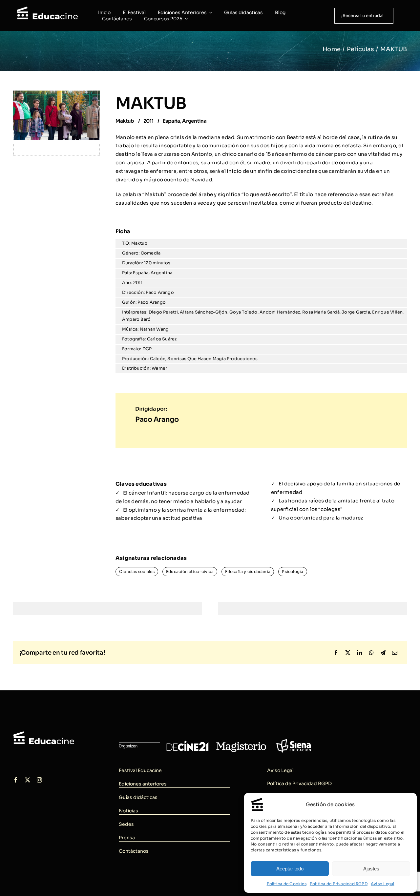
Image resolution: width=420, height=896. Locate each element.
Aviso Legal (382, 883)
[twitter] (27, 780)
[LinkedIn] (360, 653)
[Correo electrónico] (395, 653)
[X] (348, 653)
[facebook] (15, 780)
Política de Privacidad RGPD (339, 883)
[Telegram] (383, 653)
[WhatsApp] (371, 653)
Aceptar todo (290, 868)
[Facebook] (336, 653)
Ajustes (371, 868)
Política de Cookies (286, 883)
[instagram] (39, 780)
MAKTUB (151, 103)
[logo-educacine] (43, 734)
